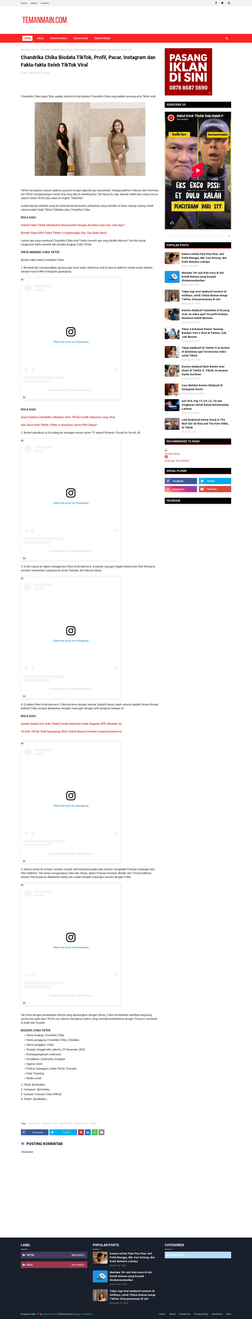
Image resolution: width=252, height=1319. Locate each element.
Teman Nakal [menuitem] (58, 38)
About (34, 3)
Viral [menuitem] (40, 38)
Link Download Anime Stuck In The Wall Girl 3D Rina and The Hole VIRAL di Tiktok (205, 423)
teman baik (177, 1255)
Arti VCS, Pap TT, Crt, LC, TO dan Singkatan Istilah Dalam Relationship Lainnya (205, 405)
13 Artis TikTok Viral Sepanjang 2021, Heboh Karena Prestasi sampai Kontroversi (71, 731)
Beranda (25, 49)
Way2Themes (50, 1314)
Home (24, 3)
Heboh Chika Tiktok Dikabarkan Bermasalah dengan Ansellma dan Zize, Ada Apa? (72, 225)
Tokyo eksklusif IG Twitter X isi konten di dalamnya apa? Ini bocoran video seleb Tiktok (206, 351)
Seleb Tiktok (65, 1123)
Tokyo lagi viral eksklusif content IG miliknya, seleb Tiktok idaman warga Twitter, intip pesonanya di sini (205, 295)
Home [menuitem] (27, 38)
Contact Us (184, 1314)
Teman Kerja (172, 453)
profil (54, 1123)
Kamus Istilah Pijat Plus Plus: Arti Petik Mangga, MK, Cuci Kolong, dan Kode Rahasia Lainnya (204, 258)
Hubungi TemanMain (177, 460)
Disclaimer (217, 1314)
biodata (46, 1123)
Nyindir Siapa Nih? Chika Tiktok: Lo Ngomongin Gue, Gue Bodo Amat (64, 233)
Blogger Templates (82, 1314)
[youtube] (215, 489)
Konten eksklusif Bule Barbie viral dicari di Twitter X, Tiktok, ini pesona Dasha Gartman (205, 370)
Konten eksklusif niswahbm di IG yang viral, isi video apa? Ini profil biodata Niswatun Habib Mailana (205, 314)
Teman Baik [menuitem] (80, 38)
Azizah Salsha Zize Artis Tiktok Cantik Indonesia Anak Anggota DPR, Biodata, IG (71, 723)
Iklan (228, 1314)
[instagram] (229, 3)
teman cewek (81, 1123)
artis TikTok (34, 1123)
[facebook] (216, 3)
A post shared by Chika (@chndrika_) (71, 389)
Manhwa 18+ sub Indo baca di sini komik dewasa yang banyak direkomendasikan (203, 276)
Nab (25, 72)
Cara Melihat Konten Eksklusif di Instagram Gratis (202, 387)
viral (51, 1264)
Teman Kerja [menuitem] (102, 38)
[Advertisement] (90, 85)
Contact (45, 3)
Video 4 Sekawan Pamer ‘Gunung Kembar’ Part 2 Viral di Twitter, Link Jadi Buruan (204, 333)
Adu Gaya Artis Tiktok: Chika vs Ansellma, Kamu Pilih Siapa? (59, 425)
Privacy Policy (201, 1314)
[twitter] (222, 3)
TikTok (34, 49)
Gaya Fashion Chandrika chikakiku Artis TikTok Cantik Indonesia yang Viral (68, 417)
